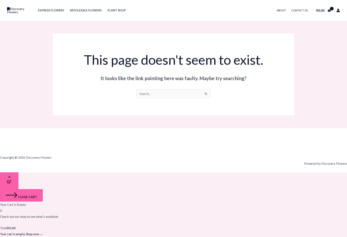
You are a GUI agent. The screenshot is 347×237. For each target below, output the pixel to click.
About (281, 10)
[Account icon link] (338, 10)
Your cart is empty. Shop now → (21, 234)
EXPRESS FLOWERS (51, 10)
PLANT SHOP (116, 10)
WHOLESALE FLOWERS (86, 10)
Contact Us (299, 10)
